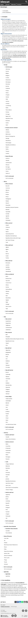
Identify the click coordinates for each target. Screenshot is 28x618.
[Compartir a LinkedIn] (20, 602)
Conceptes (5, 10)
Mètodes (13, 4)
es (23, 610)
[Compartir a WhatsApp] (22, 602)
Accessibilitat (3, 611)
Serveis (8, 4)
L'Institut (19, 4)
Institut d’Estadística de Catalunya (8, 613)
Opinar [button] (4, 602)
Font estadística (7, 12)
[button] (27, 602)
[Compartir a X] (16, 602)
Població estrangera (5, 606)
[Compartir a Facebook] (18, 602)
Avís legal (3, 610)
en (26, 610)
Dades (2, 4)
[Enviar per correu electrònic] (24, 602)
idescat (5, 1)
